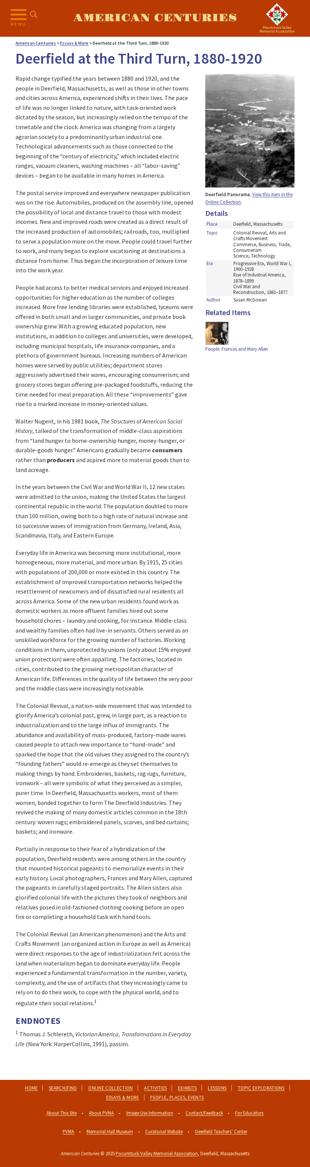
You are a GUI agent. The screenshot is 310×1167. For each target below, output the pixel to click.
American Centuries (155, 18)
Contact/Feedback (204, 1113)
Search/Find (63, 1088)
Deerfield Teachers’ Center (221, 1131)
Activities (155, 1088)
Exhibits (187, 1088)
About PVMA (101, 1113)
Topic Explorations (261, 1088)
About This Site (61, 1113)
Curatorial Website (164, 1131)
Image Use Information (149, 1113)
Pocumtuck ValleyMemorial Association (277, 29)
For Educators (249, 1113)
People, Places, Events (177, 1097)
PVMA (68, 1131)
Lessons (217, 1088)
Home (31, 1088)
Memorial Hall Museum (110, 1131)
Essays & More (122, 1097)
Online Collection (110, 1088)
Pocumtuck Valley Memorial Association (157, 1153)
